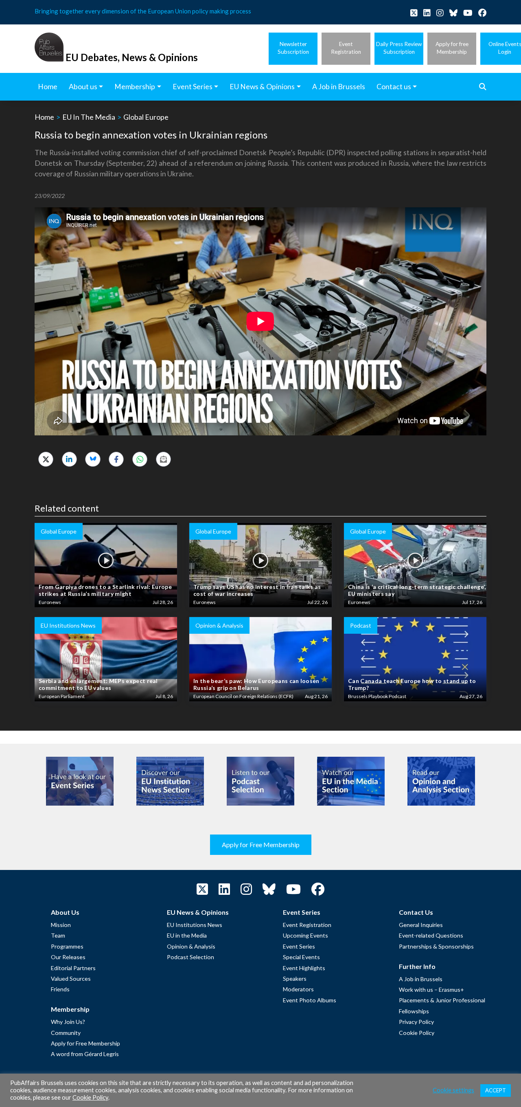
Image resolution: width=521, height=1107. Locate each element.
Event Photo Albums (309, 1000)
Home (44, 116)
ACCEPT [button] (495, 1090)
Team (58, 935)
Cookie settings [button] (453, 1090)
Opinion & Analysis (191, 946)
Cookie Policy (416, 1032)
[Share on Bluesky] (92, 459)
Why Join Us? (68, 1021)
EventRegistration (346, 48)
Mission (61, 924)
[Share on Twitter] (45, 459)
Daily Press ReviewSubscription (399, 48)
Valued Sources (71, 978)
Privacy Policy (416, 1021)
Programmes (67, 946)
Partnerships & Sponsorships (436, 946)
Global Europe (146, 116)
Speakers (294, 978)
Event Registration (307, 924)
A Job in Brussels (420, 978)
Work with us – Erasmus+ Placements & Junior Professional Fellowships (442, 1000)
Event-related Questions (431, 935)
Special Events (301, 956)
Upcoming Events (305, 935)
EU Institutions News (194, 924)
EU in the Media (187, 935)
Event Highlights (304, 967)
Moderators (298, 989)
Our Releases (68, 956)
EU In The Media (88, 116)
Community (66, 1032)
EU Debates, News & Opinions (132, 57)
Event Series (299, 946)
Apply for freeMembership (452, 48)
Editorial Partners (73, 967)
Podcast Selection (190, 956)
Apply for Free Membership (261, 844)
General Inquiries (421, 924)
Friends (60, 989)
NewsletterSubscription (293, 48)
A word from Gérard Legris (85, 1053)
